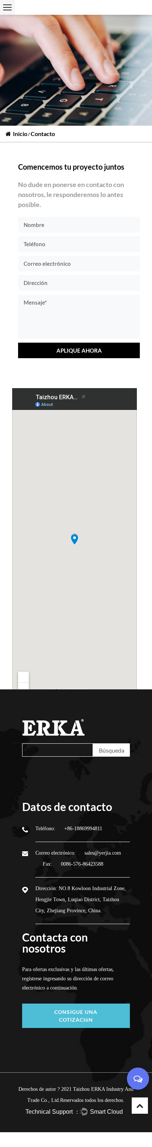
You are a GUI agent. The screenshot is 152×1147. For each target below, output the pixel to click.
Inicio (20, 133)
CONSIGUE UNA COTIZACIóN (75, 1016)
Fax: (48, 864)
